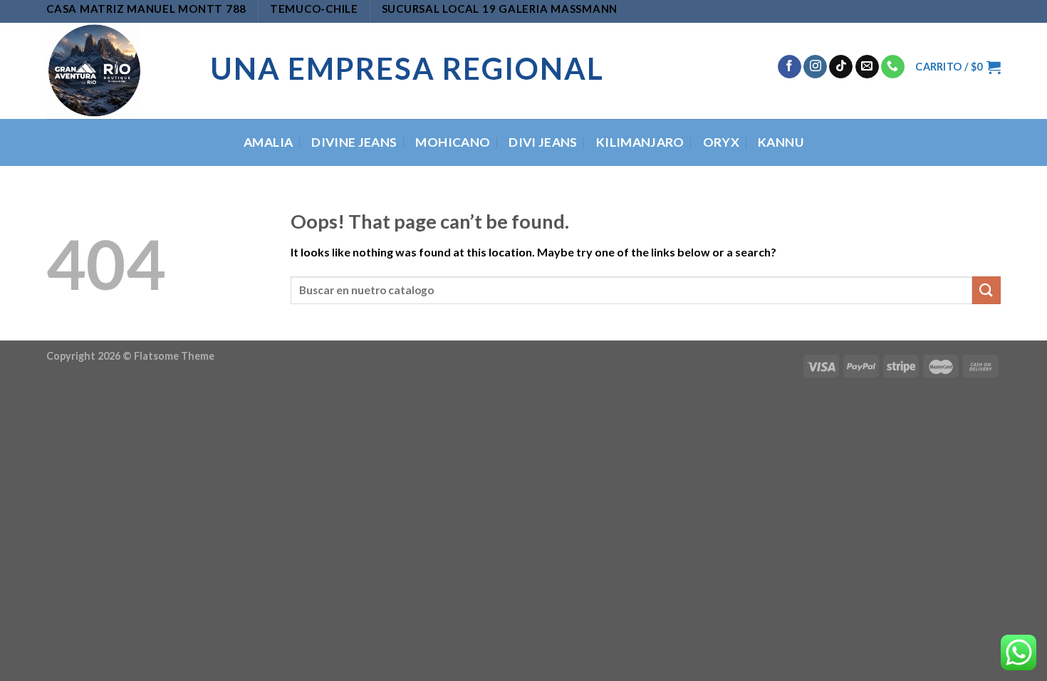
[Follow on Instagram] (815, 67)
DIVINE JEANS (354, 142)
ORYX (721, 142)
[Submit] (986, 290)
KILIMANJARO (640, 142)
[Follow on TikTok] (841, 67)
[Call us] (893, 67)
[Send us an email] (867, 67)
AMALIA (268, 142)
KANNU (780, 142)
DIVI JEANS (543, 142)
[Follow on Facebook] (789, 67)
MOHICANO (452, 142)
